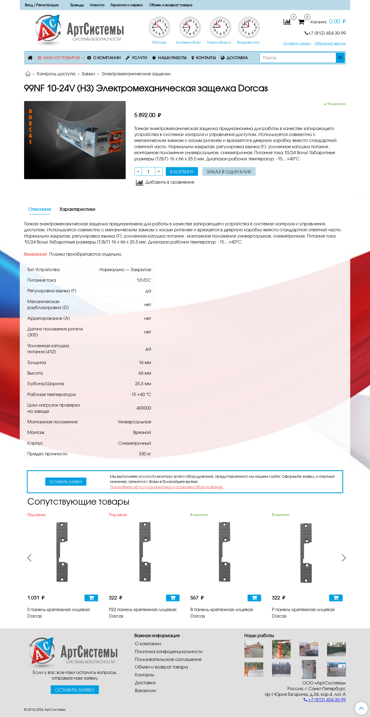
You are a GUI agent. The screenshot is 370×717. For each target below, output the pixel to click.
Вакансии (145, 690)
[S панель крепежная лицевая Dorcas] (62, 554)
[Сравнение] (287, 21)
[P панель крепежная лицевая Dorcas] (307, 554)
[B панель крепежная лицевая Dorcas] (225, 554)
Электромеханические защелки (136, 73)
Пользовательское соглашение (168, 659)
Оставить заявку (297, 43)
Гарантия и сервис (127, 5)
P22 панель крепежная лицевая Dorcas (142, 612)
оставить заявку (66, 481)
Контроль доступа (56, 73)
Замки (88, 73)
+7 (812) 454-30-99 (327, 32)
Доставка (237, 57)
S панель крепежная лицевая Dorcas (58, 612)
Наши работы (172, 57)
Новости (97, 5)
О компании (107, 57)
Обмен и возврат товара (170, 5)
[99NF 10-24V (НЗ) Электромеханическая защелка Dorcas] (75, 139)
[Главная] (28, 74)
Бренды (77, 5)
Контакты (206, 57)
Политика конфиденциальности (169, 651)
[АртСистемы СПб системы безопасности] (70, 652)
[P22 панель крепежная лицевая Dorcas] (144, 554)
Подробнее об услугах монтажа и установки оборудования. (166, 487)
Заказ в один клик (229, 171)
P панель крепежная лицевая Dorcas (303, 612)
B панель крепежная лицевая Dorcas (221, 612)
